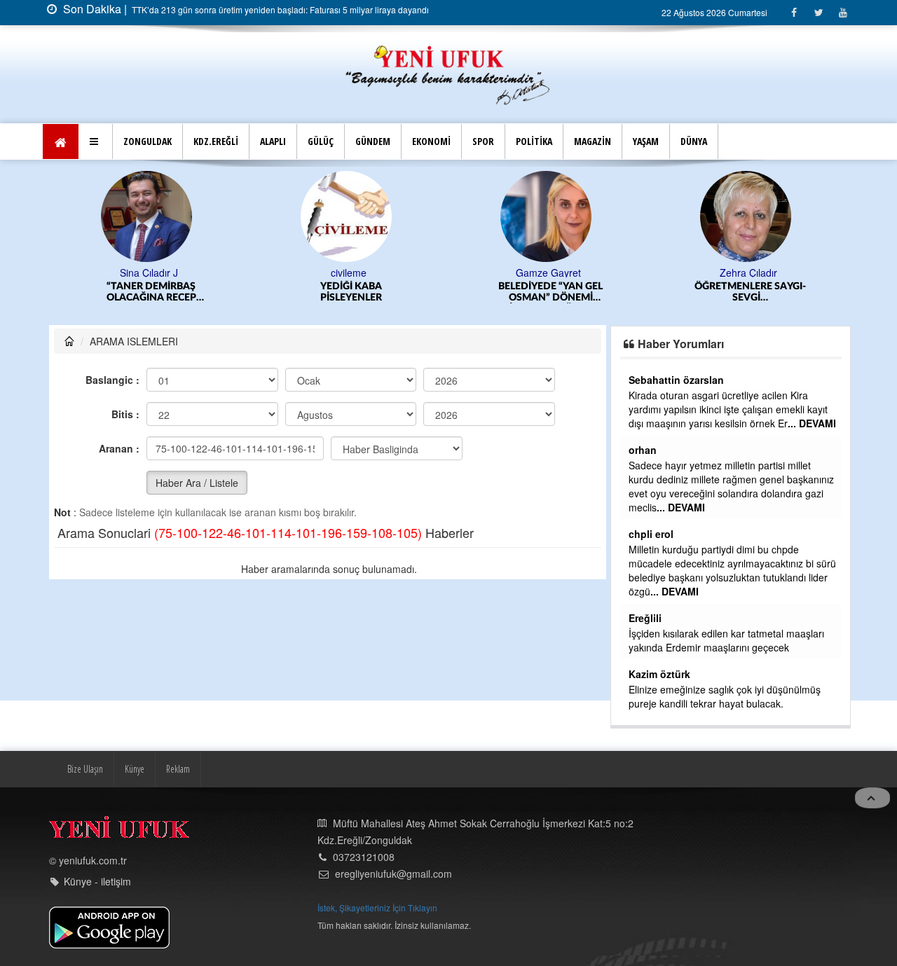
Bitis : (125, 414)
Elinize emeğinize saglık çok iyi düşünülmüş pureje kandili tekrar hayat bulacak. (725, 696)
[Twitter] (818, 12)
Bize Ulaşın (85, 768)
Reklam (178, 768)
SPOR (483, 141)
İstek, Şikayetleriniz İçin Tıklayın (377, 907)
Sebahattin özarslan (676, 380)
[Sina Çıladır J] (149, 215)
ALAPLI (273, 141)
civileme (349, 272)
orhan (643, 450)
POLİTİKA (534, 141)
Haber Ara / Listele (197, 483)
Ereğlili (645, 618)
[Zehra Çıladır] (748, 215)
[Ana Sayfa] (448, 73)
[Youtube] (842, 12)
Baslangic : (112, 380)
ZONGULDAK (147, 141)
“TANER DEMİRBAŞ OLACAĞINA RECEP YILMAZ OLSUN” (151, 292)
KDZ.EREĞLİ (215, 141)
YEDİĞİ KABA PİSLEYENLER (351, 292)
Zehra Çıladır (748, 272)
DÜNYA (693, 141)
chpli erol (651, 534)
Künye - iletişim (97, 881)
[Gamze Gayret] (548, 215)
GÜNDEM (372, 141)
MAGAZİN (592, 141)
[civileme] (349, 215)
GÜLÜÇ (321, 141)
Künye (134, 768)
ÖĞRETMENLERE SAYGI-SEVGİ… (750, 292)
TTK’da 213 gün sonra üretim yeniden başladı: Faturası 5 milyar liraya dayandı (279, 9)
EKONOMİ (431, 141)
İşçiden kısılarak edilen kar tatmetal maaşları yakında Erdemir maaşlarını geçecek (726, 640)
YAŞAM (646, 141)
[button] (95, 141)
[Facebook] (793, 12)
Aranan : (119, 448)
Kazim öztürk (659, 674)
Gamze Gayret (548, 272)
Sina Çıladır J (149, 272)
